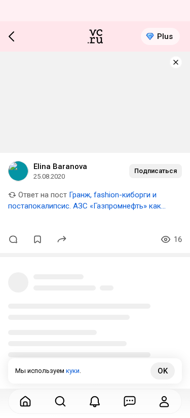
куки (73, 370)
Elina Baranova (60, 166)
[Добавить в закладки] (37, 239)
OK (163, 370)
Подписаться (155, 171)
